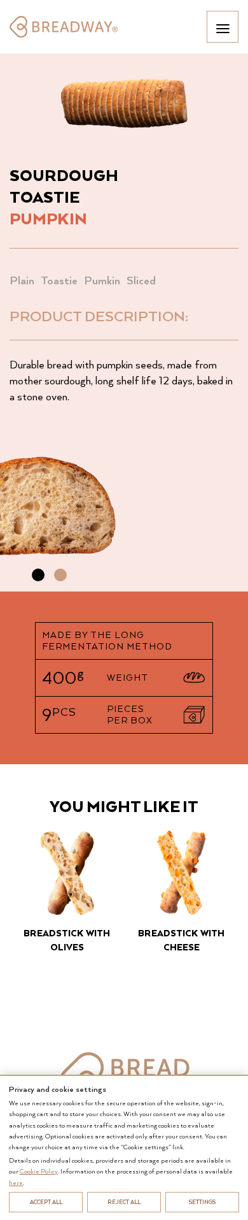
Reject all (124, 1202)
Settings (202, 1202)
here (16, 1182)
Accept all (46, 1202)
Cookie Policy (39, 1170)
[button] (38, 575)
